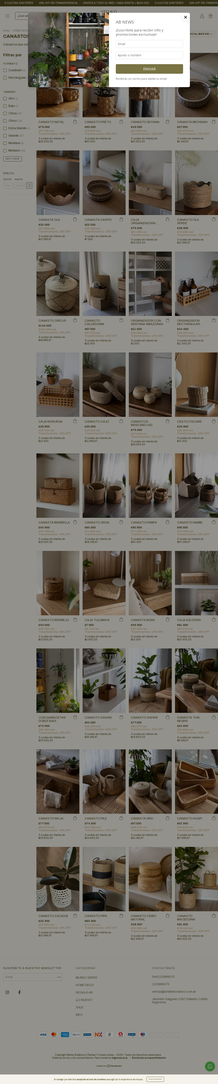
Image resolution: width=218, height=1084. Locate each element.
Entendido (155, 1079)
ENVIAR (149, 69)
